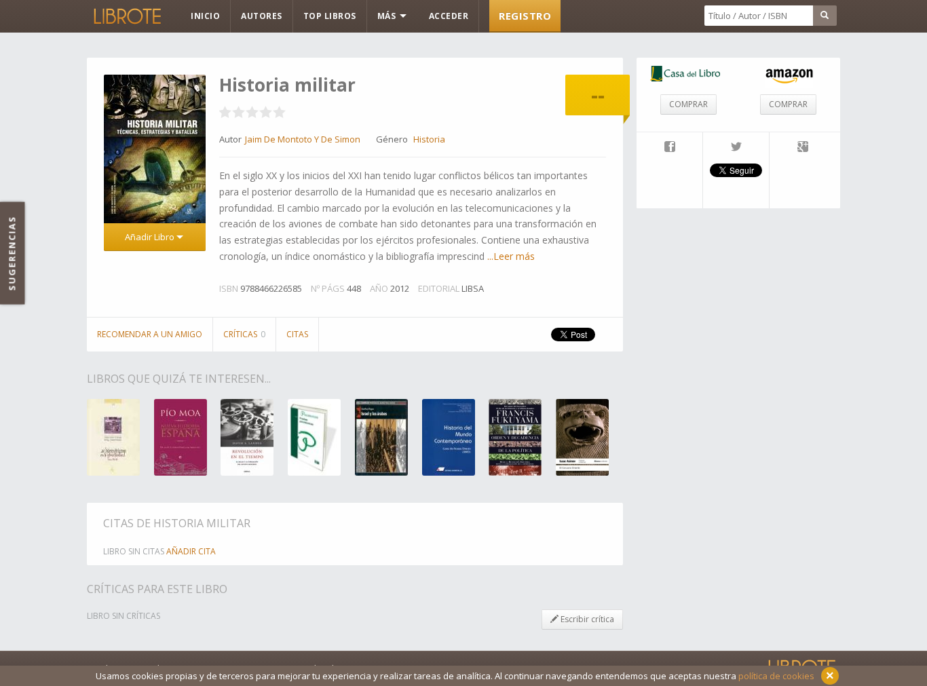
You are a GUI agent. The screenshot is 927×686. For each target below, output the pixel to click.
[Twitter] (736, 148)
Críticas (244, 334)
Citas (297, 334)
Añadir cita (191, 551)
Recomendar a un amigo (149, 334)
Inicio (205, 16)
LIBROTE (126, 16)
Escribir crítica (586, 619)
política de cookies (776, 676)
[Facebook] (669, 148)
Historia (429, 139)
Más (387, 16)
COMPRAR (688, 104)
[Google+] (803, 148)
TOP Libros (329, 16)
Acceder (449, 16)
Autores (261, 16)
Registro (525, 15)
